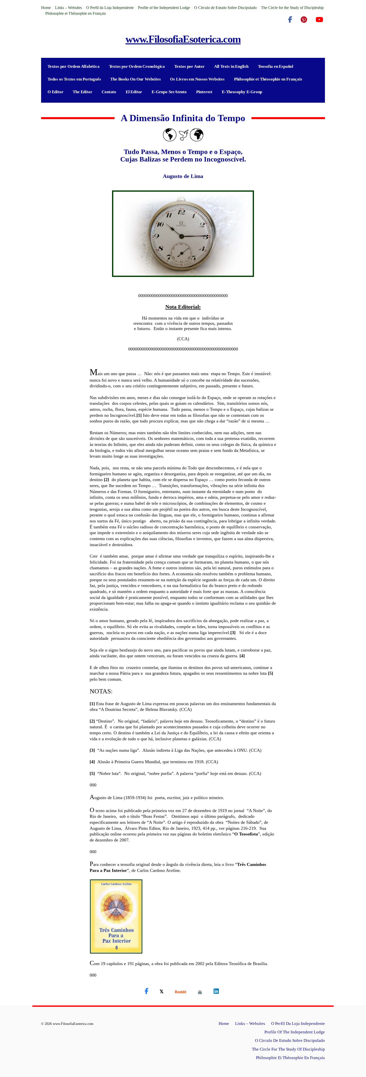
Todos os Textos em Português (74, 79)
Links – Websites (68, 7)
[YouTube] (319, 19)
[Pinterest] (304, 19)
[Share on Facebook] (146, 991)
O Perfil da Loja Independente (110, 7)
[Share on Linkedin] (216, 991)
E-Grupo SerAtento (169, 91)
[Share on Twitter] (161, 991)
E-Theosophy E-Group (242, 91)
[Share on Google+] (180, 991)
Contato (109, 91)
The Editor (82, 91)
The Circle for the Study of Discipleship (292, 7)
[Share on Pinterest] (200, 991)
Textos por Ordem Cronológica (137, 66)
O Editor (55, 91)
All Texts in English (231, 66)
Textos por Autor (189, 66)
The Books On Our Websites (135, 79)
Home (46, 7)
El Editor (134, 91)
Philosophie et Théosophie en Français (75, 13)
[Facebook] (290, 19)
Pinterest (204, 91)
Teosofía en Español (275, 66)
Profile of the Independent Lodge (164, 7)
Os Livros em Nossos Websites (197, 79)
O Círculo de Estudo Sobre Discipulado (225, 7)
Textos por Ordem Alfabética (74, 66)
